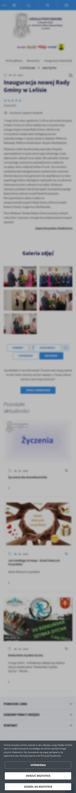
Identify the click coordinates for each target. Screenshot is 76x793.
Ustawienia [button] (38, 765)
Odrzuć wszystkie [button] (38, 776)
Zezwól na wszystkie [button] (38, 787)
